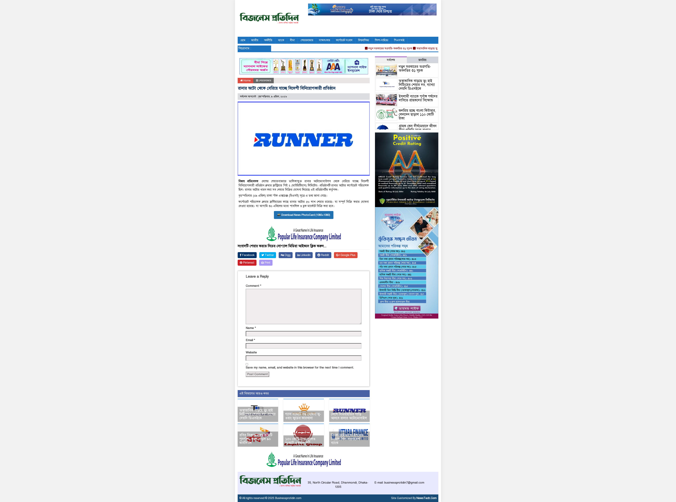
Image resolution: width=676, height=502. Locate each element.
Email (250, 340)
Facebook (248, 255)
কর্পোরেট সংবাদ (344, 40)
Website (251, 352)
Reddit (324, 255)
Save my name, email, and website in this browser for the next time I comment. (300, 367)
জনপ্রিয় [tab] (422, 60)
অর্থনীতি (268, 40)
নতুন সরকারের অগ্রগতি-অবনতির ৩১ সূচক (375, 48)
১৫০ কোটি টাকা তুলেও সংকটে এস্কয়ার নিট (300, 441)
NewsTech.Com (427, 498)
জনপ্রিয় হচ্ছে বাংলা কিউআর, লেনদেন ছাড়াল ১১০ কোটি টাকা (417, 114)
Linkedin (305, 255)
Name (251, 328)
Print (267, 262)
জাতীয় (254, 40)
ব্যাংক (281, 40)
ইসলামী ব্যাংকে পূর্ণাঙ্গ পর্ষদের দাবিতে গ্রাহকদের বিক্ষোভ (418, 98)
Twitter (269, 255)
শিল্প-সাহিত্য (381, 40)
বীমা (292, 40)
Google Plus (347, 255)
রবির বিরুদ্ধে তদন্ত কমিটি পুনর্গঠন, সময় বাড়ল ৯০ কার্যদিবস (255, 439)
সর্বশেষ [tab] (391, 60)
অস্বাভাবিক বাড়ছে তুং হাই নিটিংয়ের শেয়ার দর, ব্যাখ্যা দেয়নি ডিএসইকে (257, 414)
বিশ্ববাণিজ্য (363, 40)
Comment (253, 286)
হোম (242, 40)
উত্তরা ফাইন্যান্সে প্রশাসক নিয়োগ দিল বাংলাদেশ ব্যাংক (347, 439)
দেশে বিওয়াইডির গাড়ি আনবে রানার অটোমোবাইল (349, 416)
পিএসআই (399, 40)
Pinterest (248, 262)
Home (247, 80)
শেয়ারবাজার (307, 40)
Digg (287, 255)
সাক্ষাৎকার (324, 40)
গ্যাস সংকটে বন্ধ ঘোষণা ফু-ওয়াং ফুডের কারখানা (303, 416)
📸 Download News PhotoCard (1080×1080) (303, 214)
